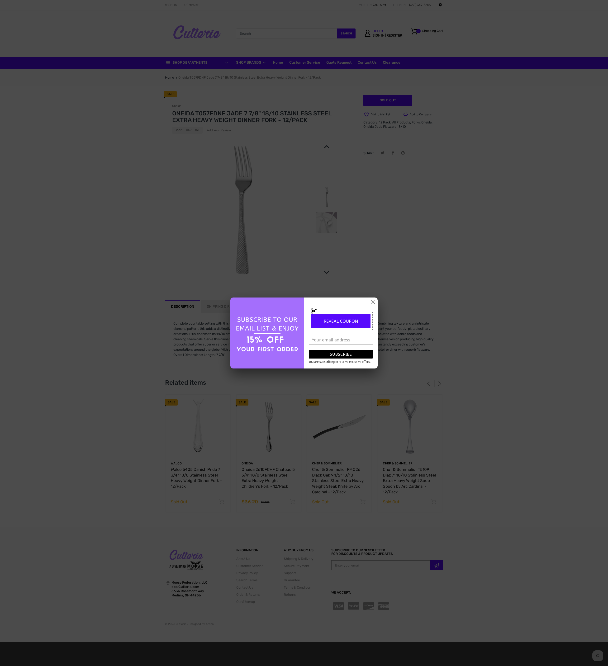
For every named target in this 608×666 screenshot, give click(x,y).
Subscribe (341, 354)
